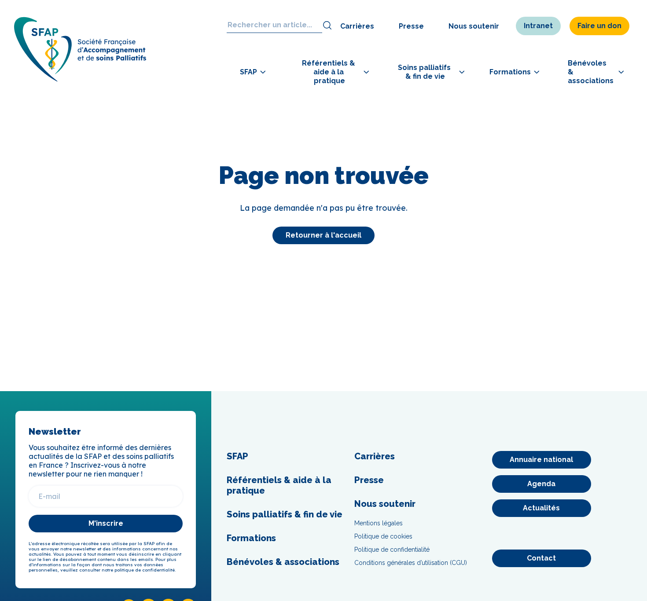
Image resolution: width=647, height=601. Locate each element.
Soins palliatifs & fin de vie (284, 514)
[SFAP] (80, 79)
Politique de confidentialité (392, 549)
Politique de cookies (383, 536)
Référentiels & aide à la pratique (279, 485)
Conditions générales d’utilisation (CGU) (410, 562)
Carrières (357, 26)
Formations (251, 538)
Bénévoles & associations (283, 562)
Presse (411, 26)
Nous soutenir (473, 26)
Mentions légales (378, 523)
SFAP (237, 456)
